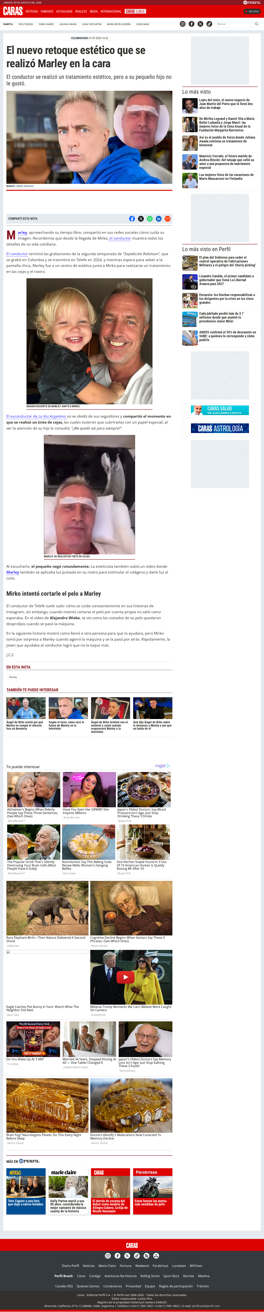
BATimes (196, 1266)
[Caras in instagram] (183, 24)
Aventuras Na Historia (121, 1276)
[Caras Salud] (220, 414)
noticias (26, 1173)
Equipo (150, 1286)
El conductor (17, 253)
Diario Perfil (70, 1266)
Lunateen (179, 1266)
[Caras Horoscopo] (220, 432)
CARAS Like (135, 11)
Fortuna (125, 1266)
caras (110, 1173)
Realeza (81, 11)
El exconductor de (36, 416)
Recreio (188, 1276)
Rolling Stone (150, 1276)
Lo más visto (196, 91)
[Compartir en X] (141, 219)
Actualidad (64, 11)
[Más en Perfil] (29, 1161)
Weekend (142, 1266)
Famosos (47, 11)
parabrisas (152, 1173)
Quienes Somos (88, 1286)
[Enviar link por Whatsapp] (150, 219)
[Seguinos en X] (200, 24)
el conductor (119, 238)
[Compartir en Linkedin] (159, 219)
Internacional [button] (111, 11)
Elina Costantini (91, 24)
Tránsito (203, 1286)
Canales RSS (64, 1286)
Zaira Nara (142, 24)
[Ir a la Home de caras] (13, 14)
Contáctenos (112, 1286)
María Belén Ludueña (119, 24)
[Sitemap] (156, 1256)
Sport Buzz (171, 1276)
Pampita (8, 24)
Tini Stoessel (25, 24)
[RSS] (146, 1256)
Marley (13, 677)
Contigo (95, 1276)
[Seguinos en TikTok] (209, 24)
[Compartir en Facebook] (132, 219)
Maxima (203, 1276)
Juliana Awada (68, 24)
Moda (94, 11)
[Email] (167, 219)
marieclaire (68, 1173)
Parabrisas (160, 1266)
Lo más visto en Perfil (206, 249)
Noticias (32, 11)
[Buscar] (257, 24)
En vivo (254, 11)
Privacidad (133, 1286)
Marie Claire (107, 1266)
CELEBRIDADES (79, 38)
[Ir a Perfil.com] (252, 3)
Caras (81, 1276)
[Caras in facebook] (191, 24)
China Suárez (46, 24)
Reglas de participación (176, 1286)
